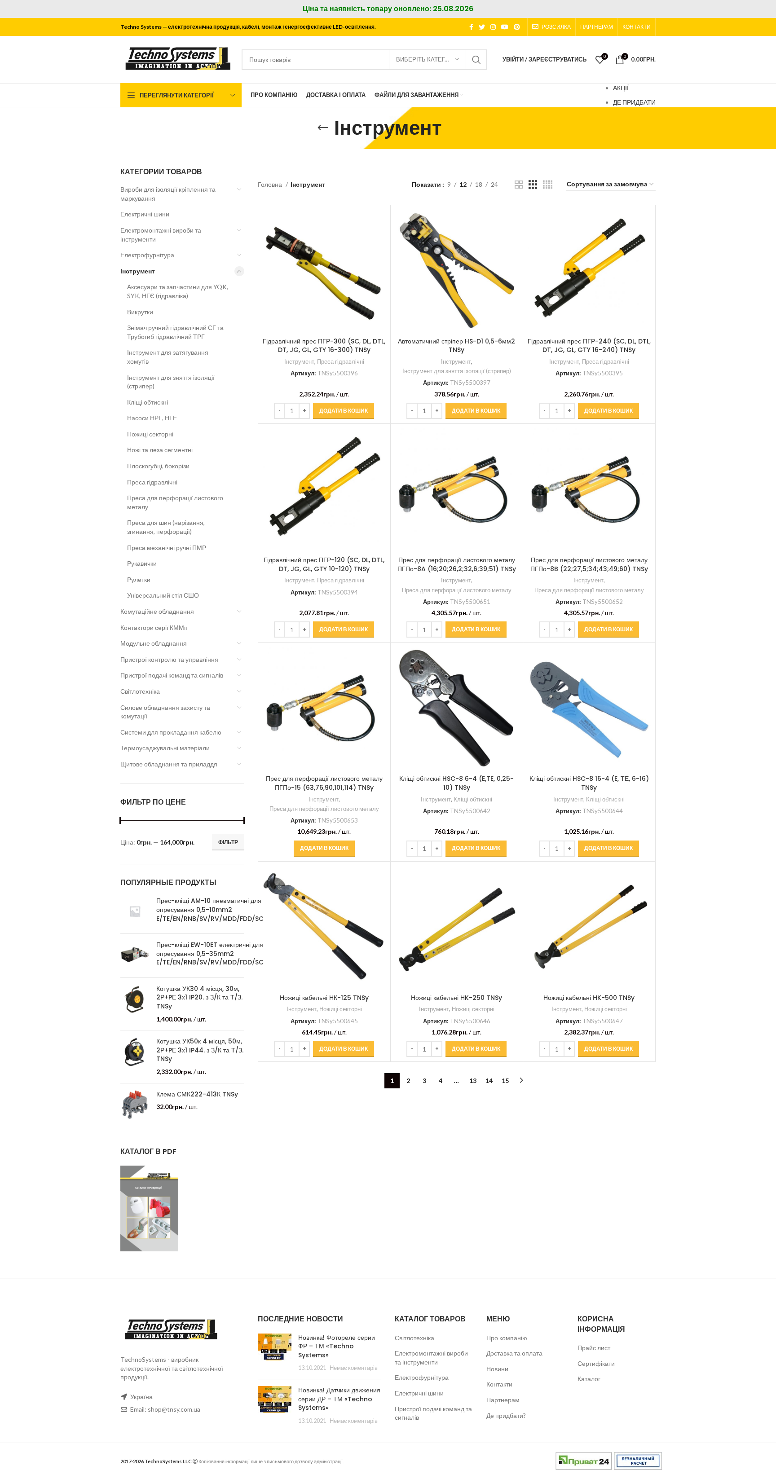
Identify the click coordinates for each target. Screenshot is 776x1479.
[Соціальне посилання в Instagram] (493, 27)
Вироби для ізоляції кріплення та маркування (168, 193)
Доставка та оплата (514, 1353)
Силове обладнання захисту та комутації (165, 712)
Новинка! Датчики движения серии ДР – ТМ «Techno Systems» (339, 1399)
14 (489, 1080)
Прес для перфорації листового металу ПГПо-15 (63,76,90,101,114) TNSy (324, 783)
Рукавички (142, 563)
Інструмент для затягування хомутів (167, 356)
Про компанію (506, 1338)
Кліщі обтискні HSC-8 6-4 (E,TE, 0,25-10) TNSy (456, 783)
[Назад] (323, 128)
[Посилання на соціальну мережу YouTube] (504, 27)
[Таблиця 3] (533, 184)
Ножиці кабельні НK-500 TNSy (589, 997)
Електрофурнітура (147, 255)
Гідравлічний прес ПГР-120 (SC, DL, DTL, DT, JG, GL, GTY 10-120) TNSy (324, 564)
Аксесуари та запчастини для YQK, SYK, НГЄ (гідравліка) (177, 291)
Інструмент (137, 271)
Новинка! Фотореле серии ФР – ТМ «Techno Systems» (336, 1346)
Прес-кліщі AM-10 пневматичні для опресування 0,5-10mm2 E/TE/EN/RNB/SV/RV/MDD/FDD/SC (210, 910)
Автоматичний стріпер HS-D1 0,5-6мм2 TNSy (456, 346)
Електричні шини (144, 214)
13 (472, 1080)
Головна (270, 184)
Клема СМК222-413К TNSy (197, 1094)
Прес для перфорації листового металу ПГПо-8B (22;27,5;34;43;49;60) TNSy (589, 564)
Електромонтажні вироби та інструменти (160, 234)
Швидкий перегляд (379, 244)
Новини (497, 1369)
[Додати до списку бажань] (379, 265)
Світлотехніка (140, 691)
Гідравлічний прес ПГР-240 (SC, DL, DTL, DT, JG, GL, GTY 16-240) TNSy (589, 346)
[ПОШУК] (476, 59)
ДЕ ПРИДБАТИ (634, 102)
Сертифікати (596, 1363)
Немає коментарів (354, 1368)
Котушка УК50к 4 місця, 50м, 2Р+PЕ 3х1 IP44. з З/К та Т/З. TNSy (199, 1050)
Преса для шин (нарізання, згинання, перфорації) (166, 527)
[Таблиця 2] (519, 184)
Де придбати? (506, 1415)
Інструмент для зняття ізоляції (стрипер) (171, 382)
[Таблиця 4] (547, 184)
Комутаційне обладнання (157, 611)
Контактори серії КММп (154, 627)
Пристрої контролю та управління (169, 659)
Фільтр (228, 842)
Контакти (499, 1384)
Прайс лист (594, 1347)
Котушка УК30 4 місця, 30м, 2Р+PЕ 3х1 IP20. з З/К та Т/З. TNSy (199, 998)
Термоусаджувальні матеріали (165, 748)
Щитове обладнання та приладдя (168, 764)
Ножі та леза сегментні (160, 449)
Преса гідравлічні (152, 482)
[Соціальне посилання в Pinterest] (517, 27)
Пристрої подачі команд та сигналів (171, 675)
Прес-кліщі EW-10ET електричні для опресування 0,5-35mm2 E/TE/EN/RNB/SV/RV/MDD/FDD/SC (210, 954)
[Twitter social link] (482, 27)
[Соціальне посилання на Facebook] (471, 27)
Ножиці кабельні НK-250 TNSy (456, 997)
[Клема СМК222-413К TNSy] (135, 1104)
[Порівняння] (379, 224)
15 (505, 1080)
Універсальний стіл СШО (163, 595)
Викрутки (140, 312)
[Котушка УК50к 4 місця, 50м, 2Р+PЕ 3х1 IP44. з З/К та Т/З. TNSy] (135, 1056)
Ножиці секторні (150, 434)
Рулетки (138, 579)
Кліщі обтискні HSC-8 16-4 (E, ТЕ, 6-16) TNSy (589, 783)
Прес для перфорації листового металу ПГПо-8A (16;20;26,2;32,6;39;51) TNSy (456, 564)
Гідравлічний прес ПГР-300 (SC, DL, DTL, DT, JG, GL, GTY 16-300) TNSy (324, 346)
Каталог (589, 1378)
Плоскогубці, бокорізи (158, 466)
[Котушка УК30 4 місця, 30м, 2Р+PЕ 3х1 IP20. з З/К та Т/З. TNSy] (135, 1004)
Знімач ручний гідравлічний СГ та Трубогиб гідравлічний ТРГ (175, 332)
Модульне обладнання (153, 643)
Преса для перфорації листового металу (175, 502)
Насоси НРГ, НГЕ (152, 418)
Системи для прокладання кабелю (170, 732)
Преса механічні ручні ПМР (166, 547)
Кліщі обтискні (147, 402)
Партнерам (503, 1400)
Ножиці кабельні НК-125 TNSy (324, 997)
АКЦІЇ (621, 88)
